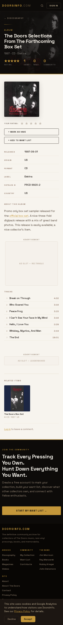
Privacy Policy (9, 595)
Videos (5, 568)
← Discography (14, 18)
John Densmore (47, 568)
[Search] (42, 5)
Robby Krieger (46, 564)
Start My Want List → (31, 510)
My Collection (27, 555)
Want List (25, 559)
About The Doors (11, 585)
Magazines (7, 564)
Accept (28, 619)
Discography (8, 555)
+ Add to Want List (19, 140)
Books (5, 559)
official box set (19, 215)
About (5, 581)
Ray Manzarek (46, 559)
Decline (12, 619)
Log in (7, 429)
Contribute (26, 564)
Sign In (54, 5)
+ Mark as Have (17, 132)
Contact (6, 590)
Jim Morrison (46, 555)
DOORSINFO (16, 5)
